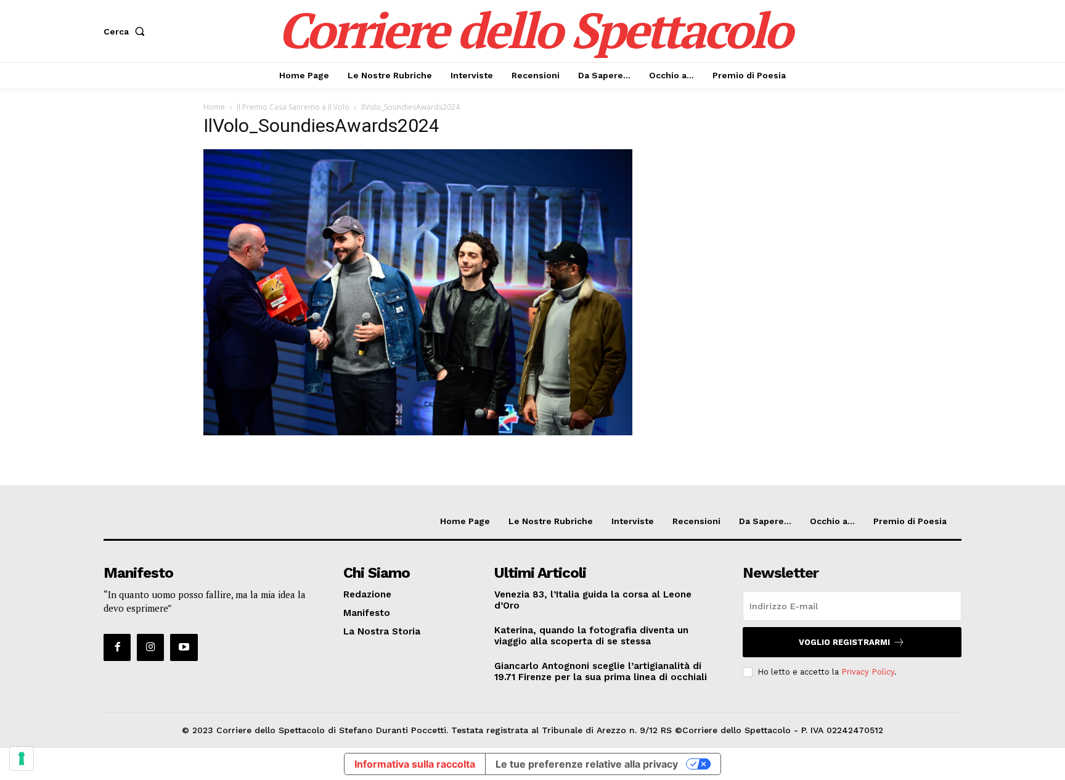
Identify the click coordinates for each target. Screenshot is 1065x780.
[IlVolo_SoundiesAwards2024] (417, 432)
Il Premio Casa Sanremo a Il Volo (293, 107)
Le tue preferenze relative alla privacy (587, 764)
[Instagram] (150, 647)
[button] (127, 31)
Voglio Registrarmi (844, 642)
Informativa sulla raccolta (414, 764)
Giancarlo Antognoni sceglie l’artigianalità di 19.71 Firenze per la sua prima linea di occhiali (600, 671)
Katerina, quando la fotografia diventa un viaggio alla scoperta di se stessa (591, 636)
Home (214, 107)
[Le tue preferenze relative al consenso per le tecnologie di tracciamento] (21, 758)
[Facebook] (117, 647)
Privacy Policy (867, 671)
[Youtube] (183, 647)
